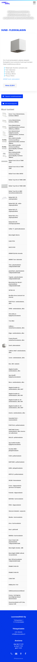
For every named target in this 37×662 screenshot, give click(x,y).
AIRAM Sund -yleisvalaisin (11, 79)
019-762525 (18, 632)
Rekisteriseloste (19, 658)
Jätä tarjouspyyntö (11, 103)
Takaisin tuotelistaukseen (13, 96)
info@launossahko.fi (18, 634)
